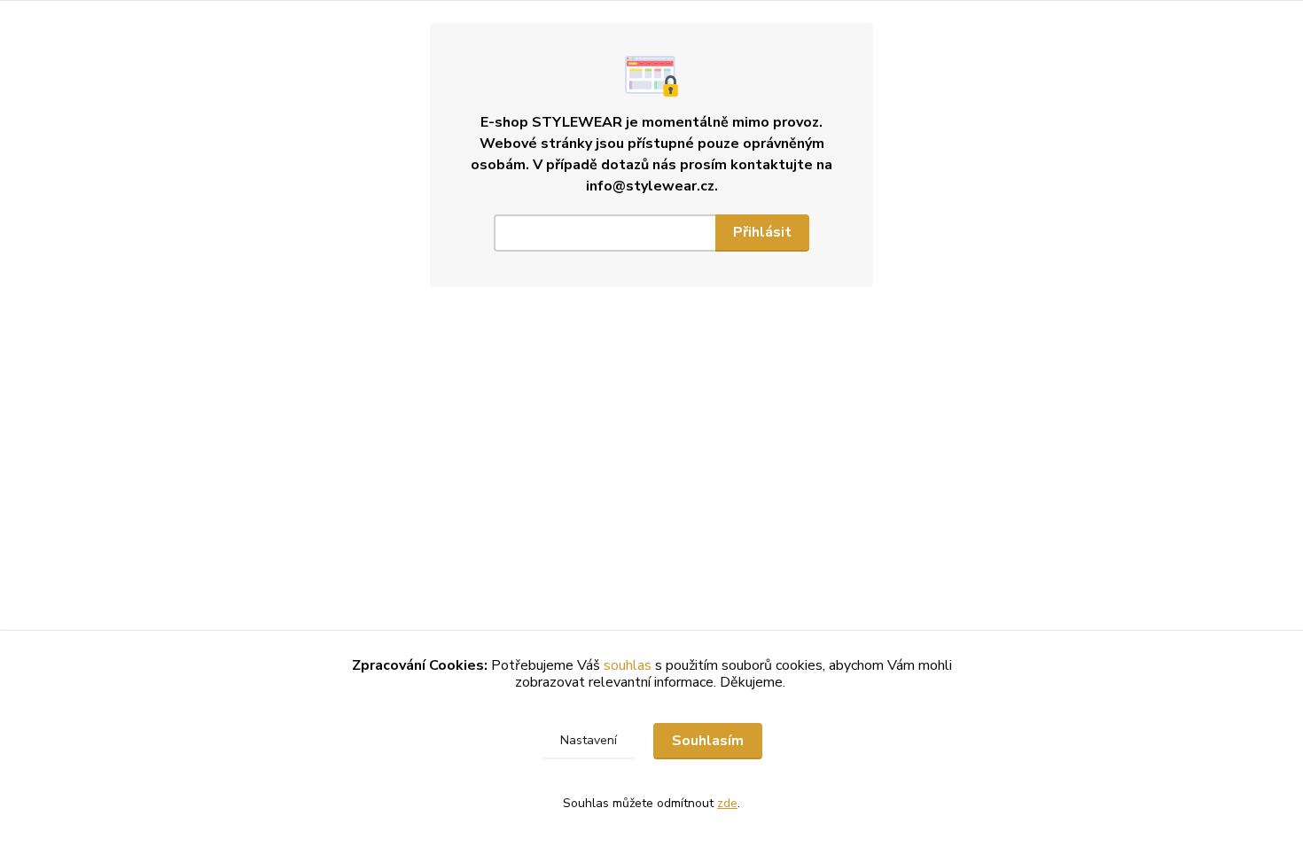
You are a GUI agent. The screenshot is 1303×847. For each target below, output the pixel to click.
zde (727, 803)
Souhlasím (708, 740)
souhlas (628, 665)
